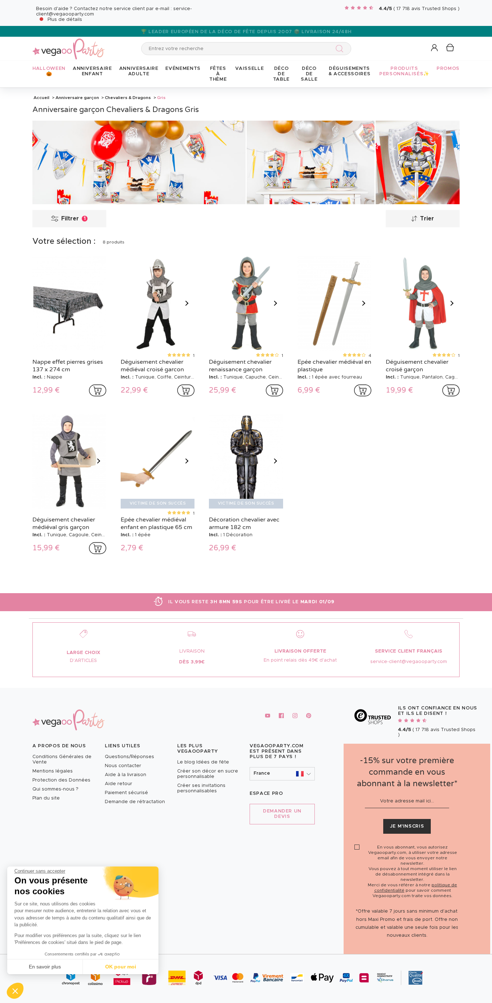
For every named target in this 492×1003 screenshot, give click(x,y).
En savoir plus (45, 967)
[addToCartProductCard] (97, 390)
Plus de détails (65, 19)
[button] (15, 990)
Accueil (41, 97)
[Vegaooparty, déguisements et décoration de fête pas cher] (68, 45)
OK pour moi (120, 967)
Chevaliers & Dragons (128, 97)
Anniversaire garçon (77, 97)
